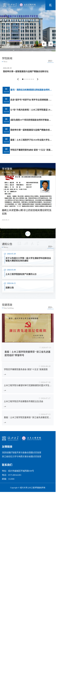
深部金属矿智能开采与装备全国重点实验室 (21, 484)
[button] (18, 111)
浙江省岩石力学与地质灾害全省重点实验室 (21, 488)
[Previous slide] (44, 44)
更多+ (50, 61)
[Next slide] (50, 44)
